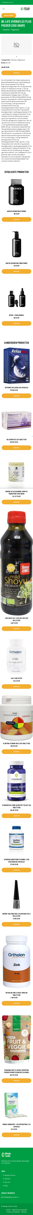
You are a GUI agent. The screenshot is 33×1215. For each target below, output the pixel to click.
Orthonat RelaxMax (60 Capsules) (16, 387)
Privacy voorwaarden (13, 1212)
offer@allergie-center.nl (7, 2)
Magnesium (15, 30)
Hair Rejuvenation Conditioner (16, 263)
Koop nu (16, 73)
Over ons (7, 1182)
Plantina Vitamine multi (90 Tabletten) (16, 743)
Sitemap (23, 1212)
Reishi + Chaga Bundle (16, 315)
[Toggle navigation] (3, 8)
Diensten (7, 1179)
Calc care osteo (16, 678)
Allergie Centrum (9, 1175)
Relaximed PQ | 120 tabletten (16, 439)
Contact (8, 1210)
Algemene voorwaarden (19, 1210)
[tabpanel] (16, 45)
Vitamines (6, 30)
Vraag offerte (9, 15)
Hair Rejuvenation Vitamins (16, 211)
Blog (5, 1186)
